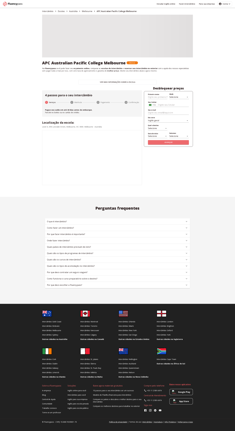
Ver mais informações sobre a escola (117, 82)
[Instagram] (150, 411)
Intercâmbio (147, 422)
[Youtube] (160, 411)
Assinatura (158, 422)
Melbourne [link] (87, 11)
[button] (132, 62)
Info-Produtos (170, 422)
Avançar (168, 142)
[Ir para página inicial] (13, 3)
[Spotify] (155, 411)
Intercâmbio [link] (47, 11)
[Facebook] (146, 411)
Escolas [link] (61, 11)
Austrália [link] (73, 11)
